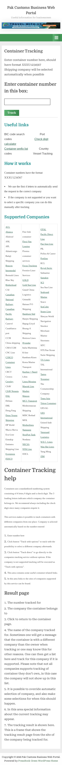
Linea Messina (29, 381)
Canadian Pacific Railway (10, 314)
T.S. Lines (45, 360)
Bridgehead (11, 285)
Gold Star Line (29, 285)
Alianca (9, 232)
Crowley (9, 381)
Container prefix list (16, 148)
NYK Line (27, 449)
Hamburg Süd (28, 314)
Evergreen (10, 454)
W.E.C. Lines (46, 442)
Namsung (26, 430)
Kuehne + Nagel (29, 372)
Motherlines (28, 425)
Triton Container (48, 403)
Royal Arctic (46, 268)
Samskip (44, 277)
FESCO (9, 459)
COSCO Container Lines (10, 362)
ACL (8, 227)
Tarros (43, 374)
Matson (25, 396)
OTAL (43, 229)
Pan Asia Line (46, 244)
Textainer (44, 379)
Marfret (25, 391)
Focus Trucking (29, 265)
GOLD (25, 280)
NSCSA (25, 444)
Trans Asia (45, 398)
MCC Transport (29, 401)
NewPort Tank (28, 434)
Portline (44, 258)
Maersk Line (28, 386)
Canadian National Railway (10, 299)
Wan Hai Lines (47, 446)
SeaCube (44, 306)
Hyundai (26, 343)
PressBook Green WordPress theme (38, 760)
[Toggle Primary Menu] (56, 37)
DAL (8, 396)
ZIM (42, 456)
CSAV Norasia (12, 391)
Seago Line (45, 311)
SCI (42, 282)
